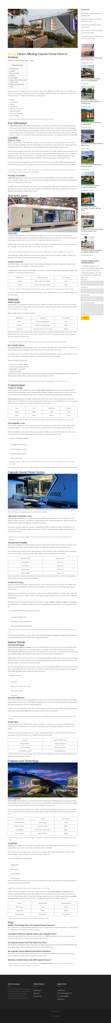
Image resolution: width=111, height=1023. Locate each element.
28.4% (54, 151)
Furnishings (11, 845)
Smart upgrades (12, 801)
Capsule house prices (16, 126)
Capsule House (37, 990)
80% (21, 158)
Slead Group (58, 1016)
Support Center (61, 990)
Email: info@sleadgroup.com (64, 993)
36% (62, 162)
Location (12, 71)
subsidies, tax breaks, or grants (58, 602)
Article (20, 60)
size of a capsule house (17, 235)
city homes (23, 145)
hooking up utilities (47, 963)
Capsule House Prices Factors (18, 80)
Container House (37, 996)
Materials (12, 75)
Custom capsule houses (43, 390)
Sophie (26, 60)
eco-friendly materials (67, 945)
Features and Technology (16, 84)
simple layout (12, 270)
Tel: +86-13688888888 (62, 996)
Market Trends (13, 82)
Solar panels (13, 369)
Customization (13, 77)
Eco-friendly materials (14, 347)
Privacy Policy (61, 999)
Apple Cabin (36, 993)
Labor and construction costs (16, 518)
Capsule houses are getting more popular (19, 647)
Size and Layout (14, 73)
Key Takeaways (14, 68)
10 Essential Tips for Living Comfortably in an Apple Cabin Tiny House (91, 208)
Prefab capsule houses (14, 399)
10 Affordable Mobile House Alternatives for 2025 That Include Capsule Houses (90, 101)
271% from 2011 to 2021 (15, 651)
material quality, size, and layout (60, 891)
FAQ (11, 86)
